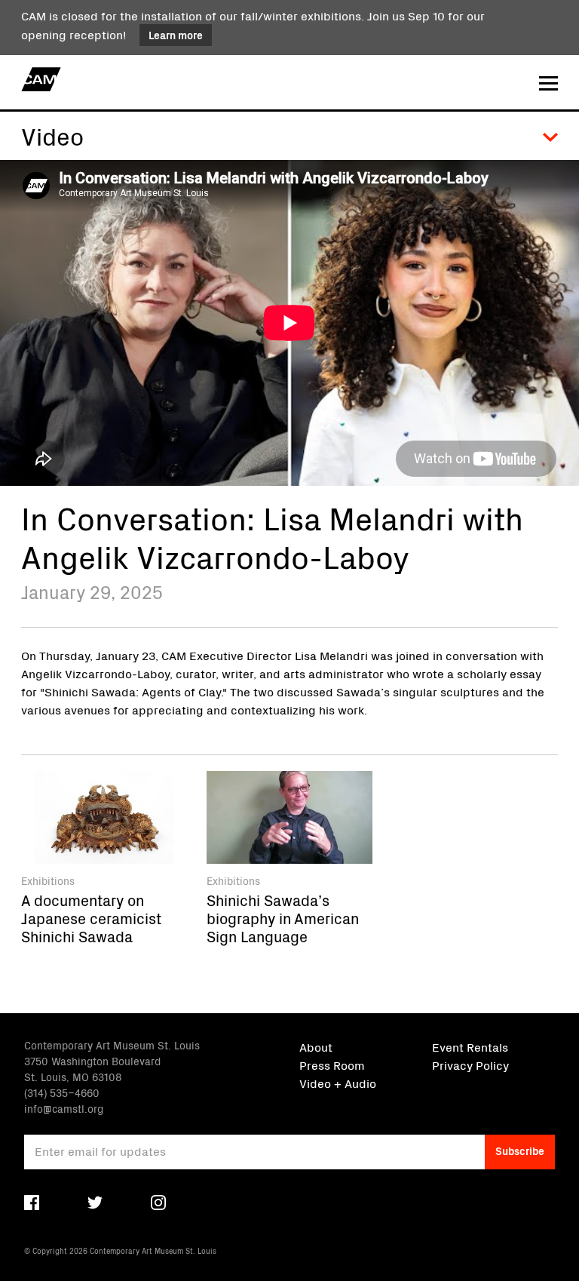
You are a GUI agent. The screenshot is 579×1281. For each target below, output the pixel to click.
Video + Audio (337, 1082)
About (315, 1046)
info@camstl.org (63, 1108)
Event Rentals (470, 1046)
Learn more (176, 34)
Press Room (332, 1064)
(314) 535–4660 (62, 1092)
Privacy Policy (470, 1064)
